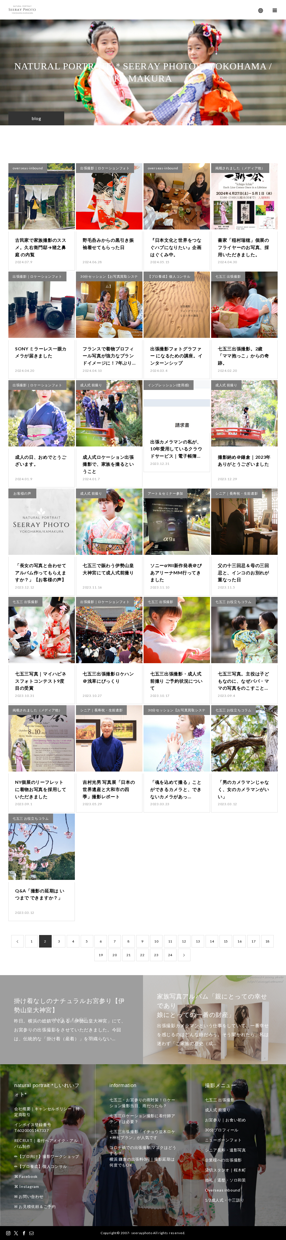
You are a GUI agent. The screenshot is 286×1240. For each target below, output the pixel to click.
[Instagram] (8, 1233)
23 (156, 955)
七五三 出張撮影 (228, 276)
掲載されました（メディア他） (240, 168)
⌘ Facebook (26, 1176)
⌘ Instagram (26, 1186)
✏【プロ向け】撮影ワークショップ (46, 1156)
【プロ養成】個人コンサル (169, 276)
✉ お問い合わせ (29, 1196)
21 (129, 955)
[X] (16, 1233)
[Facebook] (24, 1233)
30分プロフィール (222, 1129)
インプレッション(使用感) (168, 385)
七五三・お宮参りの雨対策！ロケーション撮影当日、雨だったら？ (142, 1102)
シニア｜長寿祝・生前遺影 (236, 493)
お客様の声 (22, 493)
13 (198, 941)
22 (142, 955)
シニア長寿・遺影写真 (225, 1150)
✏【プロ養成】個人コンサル (40, 1166)
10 (156, 941)
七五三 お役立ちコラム (233, 602)
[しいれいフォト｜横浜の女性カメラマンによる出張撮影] (22, 9)
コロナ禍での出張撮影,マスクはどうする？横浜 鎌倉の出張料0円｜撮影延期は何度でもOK (142, 1156)
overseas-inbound (28, 168)
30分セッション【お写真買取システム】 (109, 277)
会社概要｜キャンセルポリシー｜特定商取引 (47, 1111)
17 (253, 941)
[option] (71, 1019)
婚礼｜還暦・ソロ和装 (225, 1180)
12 (184, 941)
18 (267, 941)
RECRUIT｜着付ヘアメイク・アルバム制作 (46, 1143)
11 (170, 941)
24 (170, 955)
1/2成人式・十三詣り (224, 1200)
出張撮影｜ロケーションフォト (105, 168)
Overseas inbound (222, 1190)
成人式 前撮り (91, 385)
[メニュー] (275, 9)
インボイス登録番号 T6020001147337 (32, 1127)
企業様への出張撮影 (223, 1160)
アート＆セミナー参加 (165, 493)
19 (101, 955)
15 (226, 941)
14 (212, 941)
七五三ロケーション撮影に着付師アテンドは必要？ (142, 1118)
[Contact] (31, 1233)
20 (115, 955)
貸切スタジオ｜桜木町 (225, 1170)
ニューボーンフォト (223, 1140)
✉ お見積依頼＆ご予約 (35, 1206)
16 (239, 941)
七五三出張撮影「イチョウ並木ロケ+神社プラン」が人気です (142, 1134)
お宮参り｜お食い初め (225, 1119)
